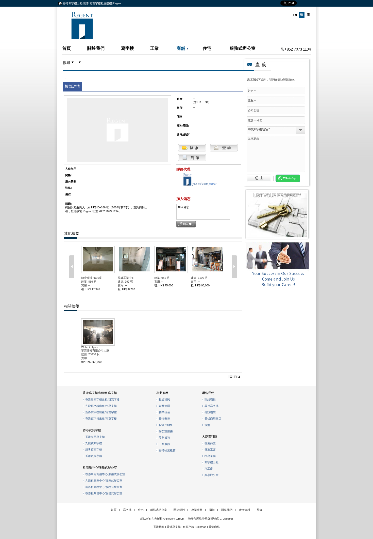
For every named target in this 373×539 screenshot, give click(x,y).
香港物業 (158, 526)
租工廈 (209, 468)
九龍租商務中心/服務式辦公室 (103, 480)
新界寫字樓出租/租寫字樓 (101, 412)
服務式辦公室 (243, 48)
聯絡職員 (210, 399)
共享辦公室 (211, 474)
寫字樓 (127, 48)
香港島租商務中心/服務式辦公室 (105, 474)
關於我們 (96, 48)
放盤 (207, 424)
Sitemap (201, 526)
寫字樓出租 (211, 462)
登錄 (259, 509)
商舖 (181, 48)
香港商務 (214, 526)
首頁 (66, 48)
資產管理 (164, 405)
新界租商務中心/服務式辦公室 (103, 486)
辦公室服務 (166, 431)
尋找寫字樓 (211, 405)
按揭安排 (164, 418)
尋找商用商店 (213, 418)
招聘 (212, 509)
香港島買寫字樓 (95, 436)
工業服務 (164, 443)
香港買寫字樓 (93, 455)
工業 (154, 48)
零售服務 (164, 437)
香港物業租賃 (167, 450)
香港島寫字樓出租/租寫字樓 (102, 399)
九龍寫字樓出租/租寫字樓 (101, 405)
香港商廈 (210, 443)
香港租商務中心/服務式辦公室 (103, 493)
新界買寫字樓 (93, 449)
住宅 (207, 48)
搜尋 (66, 63)
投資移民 (164, 399)
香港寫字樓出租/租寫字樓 (101, 418)
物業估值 (164, 412)
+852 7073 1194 (297, 49)
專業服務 (196, 509)
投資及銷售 (166, 424)
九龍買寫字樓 (93, 443)
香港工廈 (210, 449)
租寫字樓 (210, 455)
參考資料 (244, 509)
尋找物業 (210, 412)
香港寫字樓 (174, 526)
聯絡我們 (226, 509)
